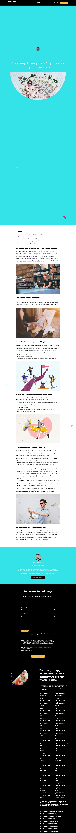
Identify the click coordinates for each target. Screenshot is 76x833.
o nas (19, 4)
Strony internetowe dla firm (47, 810)
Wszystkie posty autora (38, 577)
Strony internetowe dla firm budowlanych (50, 816)
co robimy (10, 4)
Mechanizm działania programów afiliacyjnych (27, 238)
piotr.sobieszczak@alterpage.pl (38, 565)
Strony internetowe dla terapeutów (49, 820)
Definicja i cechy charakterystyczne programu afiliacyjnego (30, 234)
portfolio (15, 4)
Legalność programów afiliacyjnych (25, 236)
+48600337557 (38, 564)
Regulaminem (40, 647)
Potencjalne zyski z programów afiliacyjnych (27, 241)
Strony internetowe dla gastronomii (49, 826)
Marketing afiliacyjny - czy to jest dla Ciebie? (27, 243)
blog (23, 4)
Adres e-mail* (24, 607)
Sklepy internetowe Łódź (62, 743)
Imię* (22, 602)
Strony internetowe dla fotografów (49, 823)
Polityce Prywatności (27, 645)
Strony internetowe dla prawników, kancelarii (51, 811)
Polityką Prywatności (47, 647)
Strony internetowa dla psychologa (49, 831)
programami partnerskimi (38, 251)
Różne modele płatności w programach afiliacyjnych (29, 239)
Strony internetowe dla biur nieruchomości (51, 815)
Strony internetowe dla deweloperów (49, 813)
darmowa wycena (64, 2)
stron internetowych (20, 254)
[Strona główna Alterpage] (12, 2)
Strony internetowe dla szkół (47, 825)
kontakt (27, 4)
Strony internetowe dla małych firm (49, 828)
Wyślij (38, 656)
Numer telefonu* (24, 613)
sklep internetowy (31, 258)
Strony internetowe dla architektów (49, 830)
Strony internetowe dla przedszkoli (49, 821)
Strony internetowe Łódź (46, 747)
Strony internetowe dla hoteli (47, 818)
